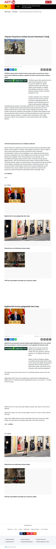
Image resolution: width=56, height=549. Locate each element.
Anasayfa (8, 11)
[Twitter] (8, 70)
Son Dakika (14, 11)
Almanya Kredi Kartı (41, 539)
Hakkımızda (10, 529)
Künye (15, 529)
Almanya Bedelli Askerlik (27, 541)
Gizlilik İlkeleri (27, 529)
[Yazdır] (42, 70)
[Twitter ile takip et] (24, 533)
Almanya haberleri (10, 539)
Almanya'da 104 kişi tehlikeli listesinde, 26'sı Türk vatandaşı (31, 6)
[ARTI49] (9, 2)
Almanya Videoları (25, 539)
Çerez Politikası (44, 529)
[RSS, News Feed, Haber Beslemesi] (35, 533)
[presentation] (9, 7)
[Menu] (47, 2)
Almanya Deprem (10, 541)
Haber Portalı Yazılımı (11, 547)
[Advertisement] (28, 24)
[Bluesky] (10, 70)
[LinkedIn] (13, 70)
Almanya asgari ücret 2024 (42, 541)
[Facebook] (5, 70)
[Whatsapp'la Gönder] (16, 70)
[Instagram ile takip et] (31, 533)
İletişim (20, 529)
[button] (44, 70)
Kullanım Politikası (35, 529)
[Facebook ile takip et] (21, 533)
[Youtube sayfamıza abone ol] (28, 533)
